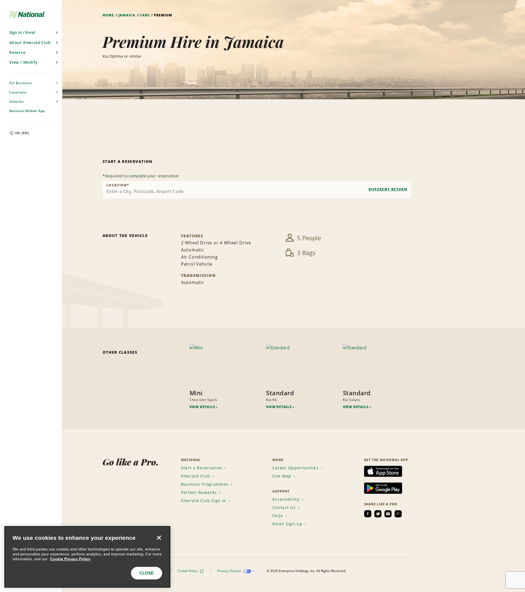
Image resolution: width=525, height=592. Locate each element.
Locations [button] (18, 92)
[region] (87, 557)
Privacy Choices (229, 570)
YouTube (388, 514)
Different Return (388, 189)
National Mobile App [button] (27, 111)
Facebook (368, 514)
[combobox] (257, 189)
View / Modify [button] (23, 62)
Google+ (398, 514)
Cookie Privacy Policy (70, 559)
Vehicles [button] (16, 101)
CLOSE (146, 573)
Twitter (378, 514)
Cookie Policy (187, 570)
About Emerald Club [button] (30, 42)
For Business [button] (20, 83)
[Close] (159, 537)
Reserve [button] (17, 52)
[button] (31, 32)
